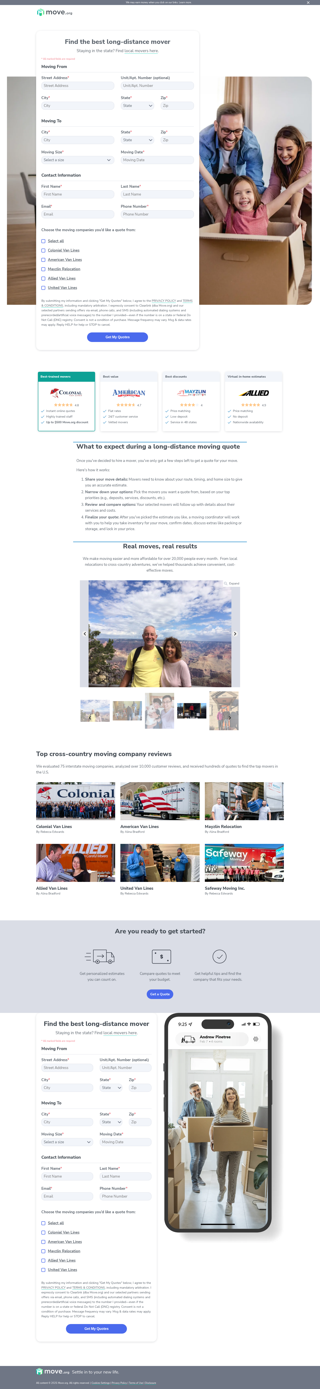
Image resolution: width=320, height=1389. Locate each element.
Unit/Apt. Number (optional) (145, 77)
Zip (164, 97)
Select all (56, 241)
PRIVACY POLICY (164, 301)
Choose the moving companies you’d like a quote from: (88, 229)
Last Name (131, 186)
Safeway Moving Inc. (225, 888)
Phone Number (135, 206)
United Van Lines (62, 287)
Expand (234, 583)
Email (46, 206)
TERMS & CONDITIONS (88, 1288)
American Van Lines (65, 259)
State (126, 97)
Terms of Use (136, 1383)
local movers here (141, 51)
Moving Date (133, 152)
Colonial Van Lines (63, 250)
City (45, 97)
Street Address (55, 77)
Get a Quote (160, 994)
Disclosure (150, 1383)
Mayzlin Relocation (64, 269)
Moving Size (52, 152)
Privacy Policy (119, 1383)
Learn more (185, 2)
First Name (51, 186)
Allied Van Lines (62, 278)
